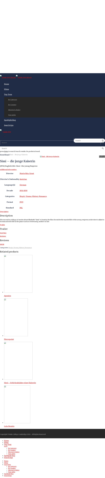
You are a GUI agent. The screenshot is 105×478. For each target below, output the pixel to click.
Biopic (7, 155)
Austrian (23, 179)
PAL (21, 208)
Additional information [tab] (8, 169)
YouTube (3, 233)
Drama (28, 196)
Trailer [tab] (2, 225)
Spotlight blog (10, 120)
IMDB (2, 244)
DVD (21, 202)
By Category (12, 100)
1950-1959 (23, 191)
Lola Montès (9, 426)
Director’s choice (14, 110)
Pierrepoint (9, 339)
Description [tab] (4, 212)
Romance (43, 196)
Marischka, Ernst (27, 173)
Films (6, 89)
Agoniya (7, 296)
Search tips (8, 125)
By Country (12, 105)
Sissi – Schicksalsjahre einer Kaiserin (20, 383)
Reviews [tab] (3, 236)
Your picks (12, 115)
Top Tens (8, 94)
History (35, 196)
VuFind (102, 157)
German (23, 185)
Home (6, 84)
